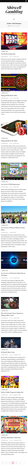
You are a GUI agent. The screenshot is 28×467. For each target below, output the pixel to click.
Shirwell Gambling (14, 9)
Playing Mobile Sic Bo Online (9, 141)
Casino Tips (5, 51)
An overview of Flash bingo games (10, 184)
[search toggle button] (26, 1)
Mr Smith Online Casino (8, 352)
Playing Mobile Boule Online (9, 95)
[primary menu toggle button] (14, 19)
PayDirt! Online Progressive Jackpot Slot (12, 392)
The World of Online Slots (8, 54)
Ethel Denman (5, 56)
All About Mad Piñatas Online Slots (11, 438)
